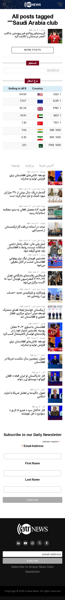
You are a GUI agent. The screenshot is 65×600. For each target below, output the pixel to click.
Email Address (32, 446)
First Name (32, 463)
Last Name (32, 479)
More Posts (32, 50)
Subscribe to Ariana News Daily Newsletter (32, 569)
